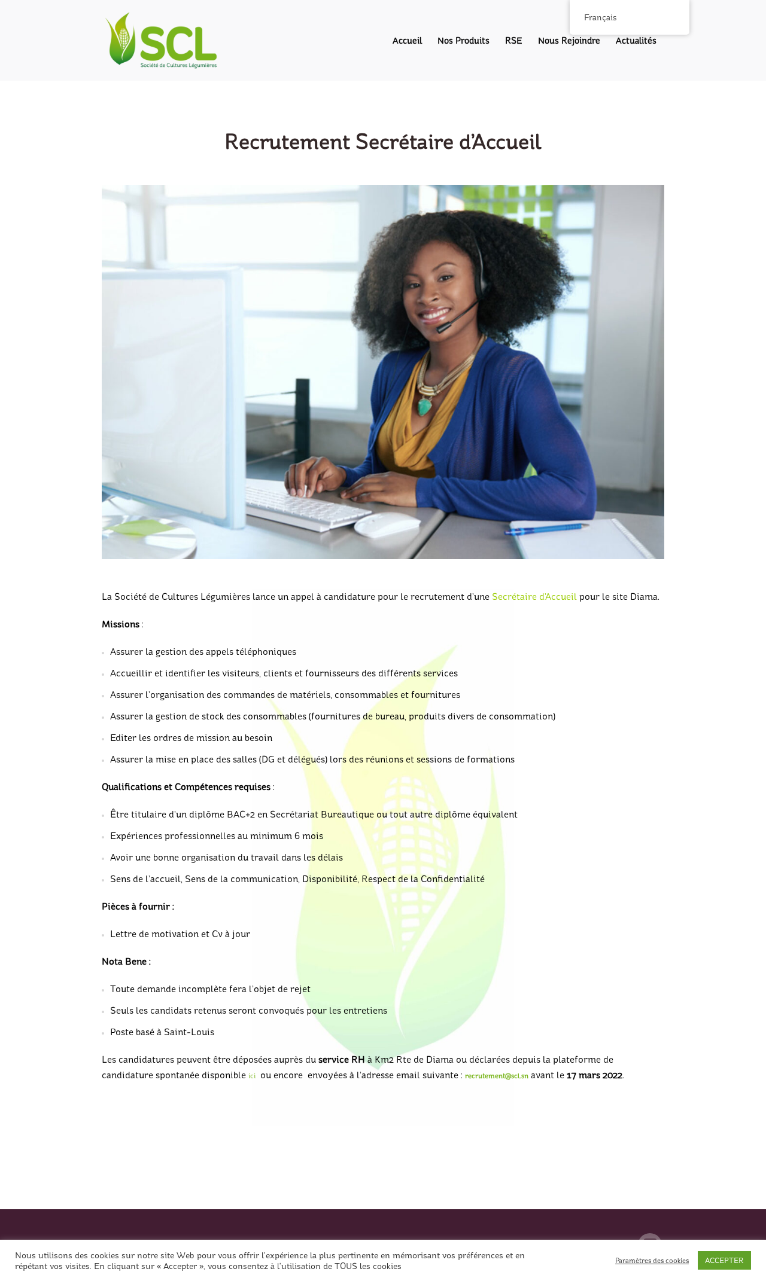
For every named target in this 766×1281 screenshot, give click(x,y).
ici (252, 1076)
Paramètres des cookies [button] (652, 1260)
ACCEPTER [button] (724, 1260)
